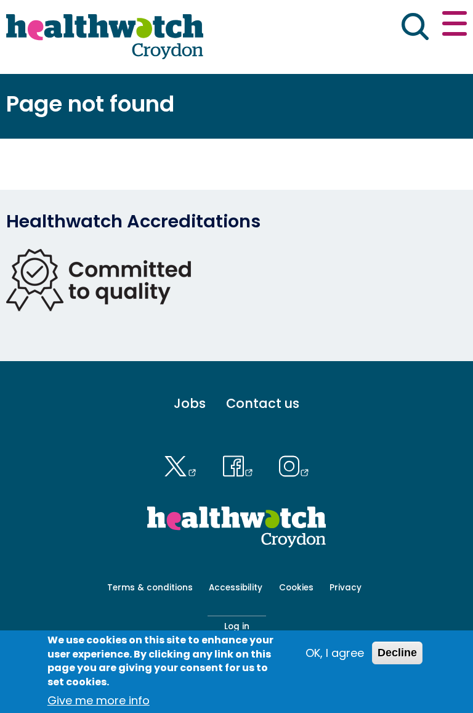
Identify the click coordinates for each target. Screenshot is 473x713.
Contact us (262, 403)
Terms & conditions (150, 587)
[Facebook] (240, 464)
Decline (397, 652)
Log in (236, 626)
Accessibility (235, 587)
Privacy (345, 587)
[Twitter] (183, 464)
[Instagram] (294, 464)
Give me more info (98, 700)
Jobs (190, 403)
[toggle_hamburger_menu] (454, 25)
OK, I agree (334, 653)
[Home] (104, 37)
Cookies (296, 587)
